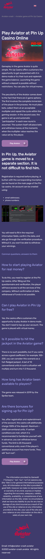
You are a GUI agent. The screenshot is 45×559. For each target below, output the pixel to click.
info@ (21, 546)
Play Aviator (15, 143)
